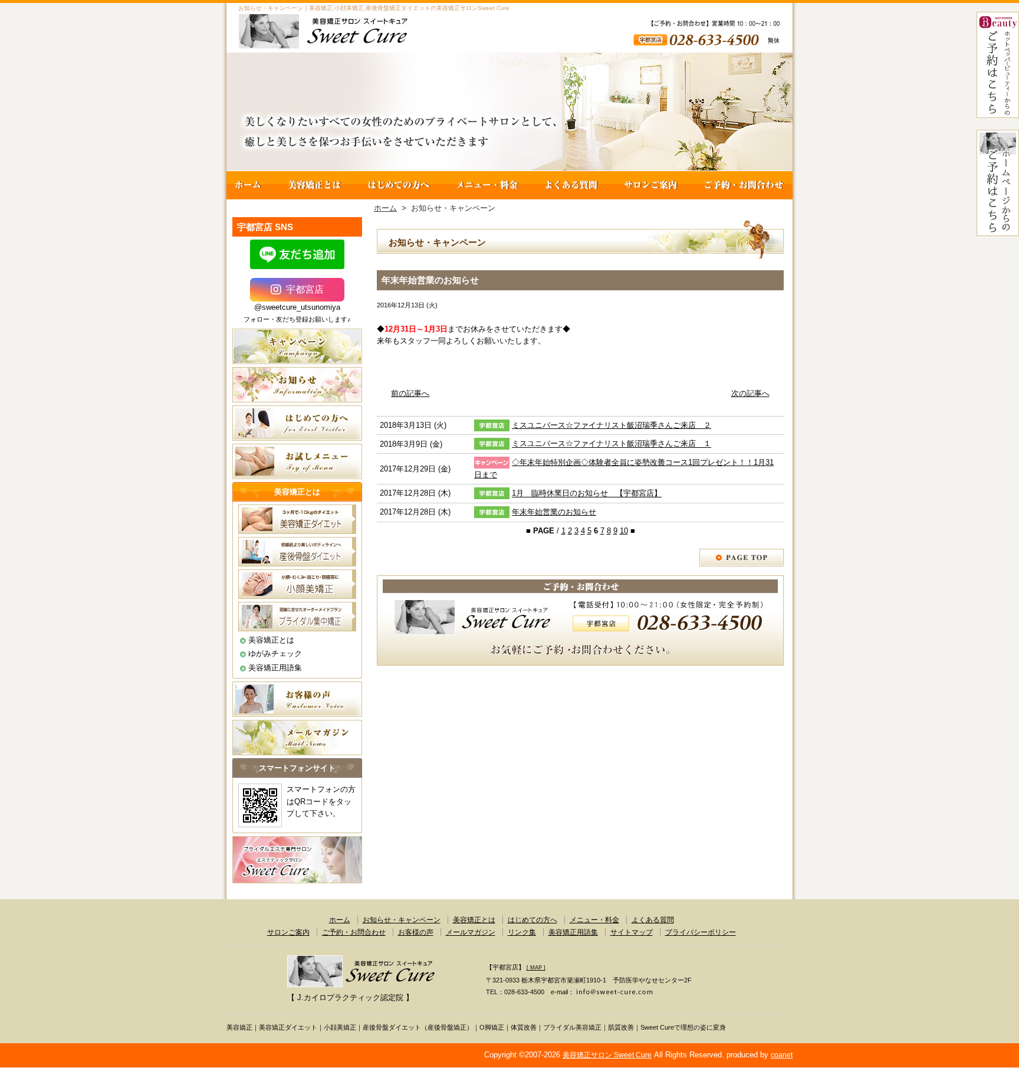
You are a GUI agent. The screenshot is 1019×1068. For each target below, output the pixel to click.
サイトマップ (631, 932)
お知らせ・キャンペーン (402, 920)
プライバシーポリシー (700, 932)
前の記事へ (410, 393)
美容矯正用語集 (275, 667)
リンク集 (522, 932)
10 (624, 530)
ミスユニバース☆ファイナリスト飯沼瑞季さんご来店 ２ (611, 425)
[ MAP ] (536, 968)
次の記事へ (750, 393)
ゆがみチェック (275, 653)
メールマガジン (470, 932)
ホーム (250, 185)
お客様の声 (415, 932)
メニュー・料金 (487, 185)
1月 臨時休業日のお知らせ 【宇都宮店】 (587, 493)
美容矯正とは (314, 185)
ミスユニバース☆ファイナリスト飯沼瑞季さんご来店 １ (611, 444)
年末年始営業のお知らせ (554, 511)
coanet (782, 1055)
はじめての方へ (398, 185)
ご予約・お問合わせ (742, 185)
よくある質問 (571, 185)
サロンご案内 (651, 185)
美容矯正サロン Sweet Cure (607, 1055)
